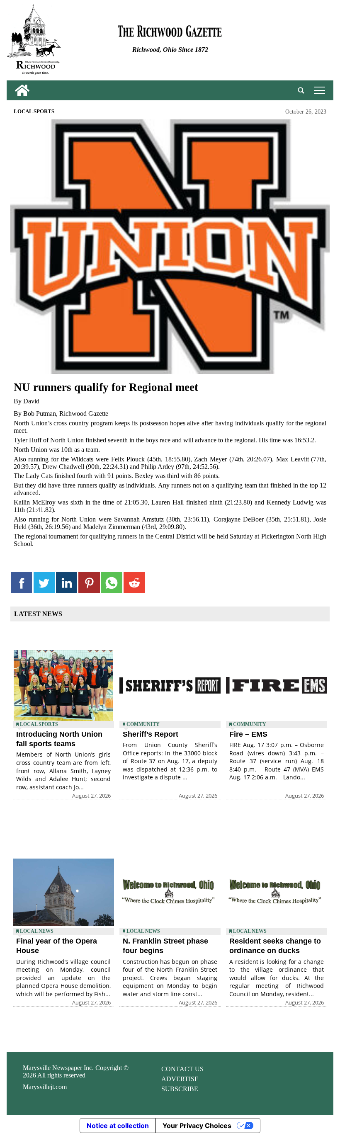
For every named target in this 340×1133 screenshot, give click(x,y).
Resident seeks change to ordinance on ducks (275, 946)
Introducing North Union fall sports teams (59, 739)
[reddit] (134, 582)
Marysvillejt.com (45, 1086)
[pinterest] (89, 582)
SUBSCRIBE (179, 1088)
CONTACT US (182, 1068)
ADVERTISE (180, 1078)
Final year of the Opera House (56, 946)
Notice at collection (118, 1125)
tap (318, 90)
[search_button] (301, 90)
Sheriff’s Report (150, 734)
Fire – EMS (248, 734)
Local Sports (34, 111)
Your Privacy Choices (197, 1125)
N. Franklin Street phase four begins (165, 946)
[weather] (278, 42)
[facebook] (21, 582)
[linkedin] (66, 582)
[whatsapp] (111, 582)
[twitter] (44, 582)
